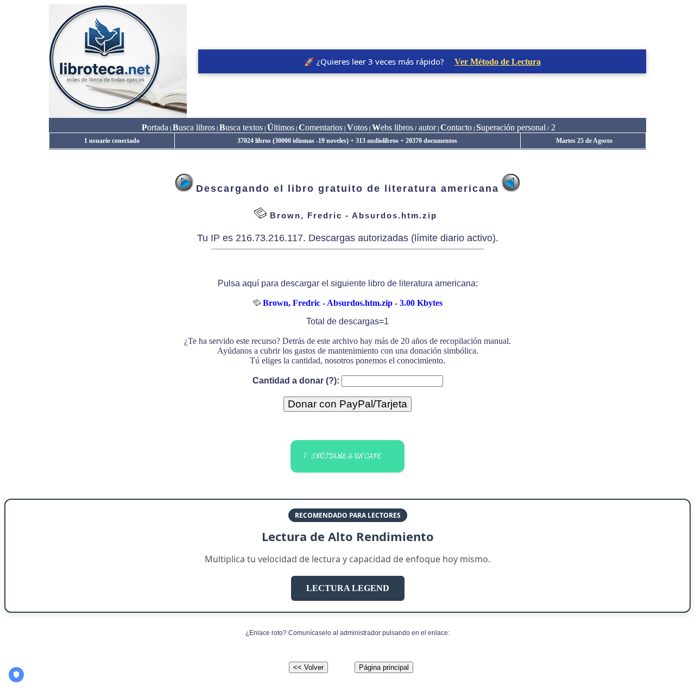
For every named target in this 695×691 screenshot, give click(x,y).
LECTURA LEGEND (347, 588)
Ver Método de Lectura (497, 61)
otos (357, 127)
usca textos (241, 127)
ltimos (280, 127)
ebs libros (392, 127)
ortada (155, 127)
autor (426, 127)
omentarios (321, 127)
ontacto (456, 127)
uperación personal (511, 127)
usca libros (194, 127)
